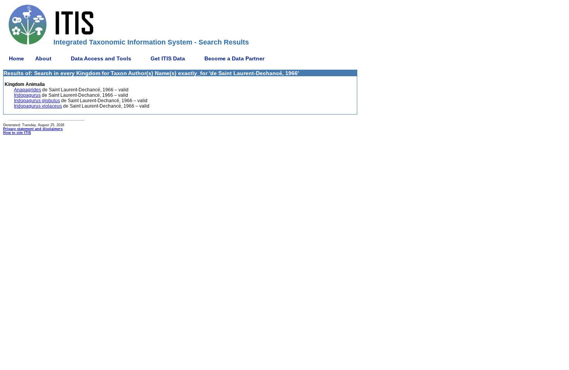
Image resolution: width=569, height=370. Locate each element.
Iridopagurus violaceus (38, 106)
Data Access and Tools (101, 58)
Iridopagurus (27, 95)
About (43, 58)
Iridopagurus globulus (37, 100)
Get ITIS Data (168, 58)
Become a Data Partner (234, 58)
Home (16, 58)
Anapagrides (27, 89)
